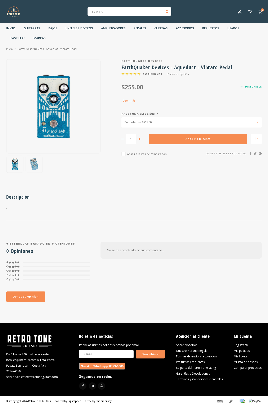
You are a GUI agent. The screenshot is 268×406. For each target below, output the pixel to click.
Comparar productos (248, 368)
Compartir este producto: (226, 153)
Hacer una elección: (139, 113)
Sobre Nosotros (186, 345)
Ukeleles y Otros (79, 28)
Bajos (52, 28)
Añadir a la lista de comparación (147, 154)
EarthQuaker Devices (142, 61)
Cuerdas (161, 28)
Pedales (140, 28)
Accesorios (185, 28)
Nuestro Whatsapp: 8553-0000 (102, 366)
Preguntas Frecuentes (190, 362)
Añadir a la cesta (198, 139)
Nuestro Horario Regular (192, 351)
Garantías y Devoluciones (193, 373)
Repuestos (210, 28)
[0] (260, 11)
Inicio (10, 28)
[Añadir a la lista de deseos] (256, 139)
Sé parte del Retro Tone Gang (196, 368)
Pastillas (17, 38)
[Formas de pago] (219, 401)
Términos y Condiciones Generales (199, 379)
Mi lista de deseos (246, 362)
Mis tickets (240, 356)
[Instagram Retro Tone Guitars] (92, 386)
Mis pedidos (242, 351)
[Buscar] (167, 11)
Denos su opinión (178, 74)
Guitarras (32, 28)
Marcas (39, 38)
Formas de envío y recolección (196, 356)
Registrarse (241, 345)
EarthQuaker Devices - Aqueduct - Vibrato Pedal (47, 49)
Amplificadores (113, 28)
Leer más (129, 100)
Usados (233, 28)
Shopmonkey (104, 401)
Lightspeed (74, 401)
